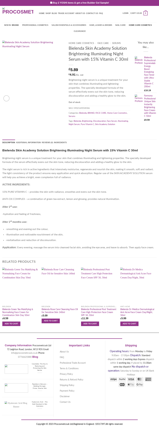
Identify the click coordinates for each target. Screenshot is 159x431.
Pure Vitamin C (87, 124)
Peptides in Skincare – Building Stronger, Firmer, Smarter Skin (39, 386)
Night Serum (74, 124)
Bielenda (83, 113)
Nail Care (120, 25)
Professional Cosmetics (35, 25)
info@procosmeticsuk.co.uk (24, 353)
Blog (54, 13)
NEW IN (7, 25)
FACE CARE (103, 43)
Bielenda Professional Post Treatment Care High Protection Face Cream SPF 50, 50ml (98, 312)
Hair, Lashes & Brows (100, 25)
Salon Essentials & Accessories (69, 25)
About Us (80, 13)
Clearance (80, 31)
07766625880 (25, 357)
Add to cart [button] (11, 324)
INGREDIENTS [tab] (60, 142)
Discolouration (99, 121)
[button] (125, 13)
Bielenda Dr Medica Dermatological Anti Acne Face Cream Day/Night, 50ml (137, 312)
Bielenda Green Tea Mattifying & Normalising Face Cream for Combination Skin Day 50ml (17, 312)
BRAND (15, 25)
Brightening (87, 121)
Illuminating (123, 121)
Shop (48, 13)
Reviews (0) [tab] (47, 142)
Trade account (66, 13)
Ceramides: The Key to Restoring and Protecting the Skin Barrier (40, 367)
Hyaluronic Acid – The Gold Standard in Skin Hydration (40, 404)
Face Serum (112, 121)
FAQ (101, 13)
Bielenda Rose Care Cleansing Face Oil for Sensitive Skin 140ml (60, 310)
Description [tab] (8, 142)
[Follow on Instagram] (154, 13)
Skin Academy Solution (105, 124)
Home (42, 13)
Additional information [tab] (28, 142)
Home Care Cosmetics (140, 25)
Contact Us (92, 13)
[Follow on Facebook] (150, 13)
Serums (116, 43)
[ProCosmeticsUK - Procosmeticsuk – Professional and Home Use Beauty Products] (17, 13)
